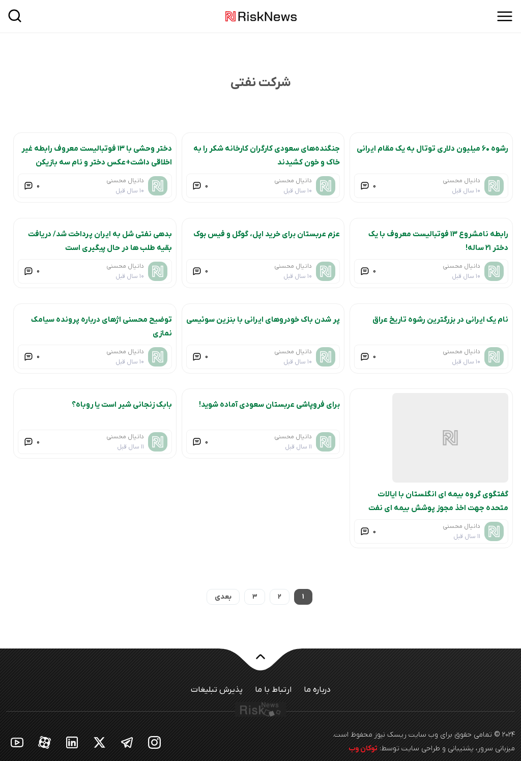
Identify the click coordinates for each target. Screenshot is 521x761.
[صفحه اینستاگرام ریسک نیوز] (154, 742)
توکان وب (363, 748)
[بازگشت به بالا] (260, 663)
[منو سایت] (505, 16)
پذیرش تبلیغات (217, 690)
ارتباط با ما (273, 690)
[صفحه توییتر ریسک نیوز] (100, 742)
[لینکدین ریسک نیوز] (72, 742)
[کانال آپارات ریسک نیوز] (45, 742)
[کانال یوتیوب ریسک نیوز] (17, 742)
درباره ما (317, 690)
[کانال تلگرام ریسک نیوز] (127, 742)
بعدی (223, 597)
